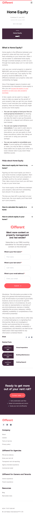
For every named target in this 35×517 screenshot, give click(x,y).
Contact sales (16, 395)
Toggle (32, 165)
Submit (16, 286)
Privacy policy (6, 444)
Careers (4, 437)
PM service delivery (8, 455)
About (4, 434)
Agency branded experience (10, 464)
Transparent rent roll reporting (11, 461)
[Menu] (31, 2)
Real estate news (7, 496)
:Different (7, 2)
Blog (3, 492)
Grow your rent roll (7, 458)
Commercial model (7, 468)
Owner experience (7, 478)
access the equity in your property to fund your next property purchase (15, 91)
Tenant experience (7, 482)
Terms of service (7, 441)
